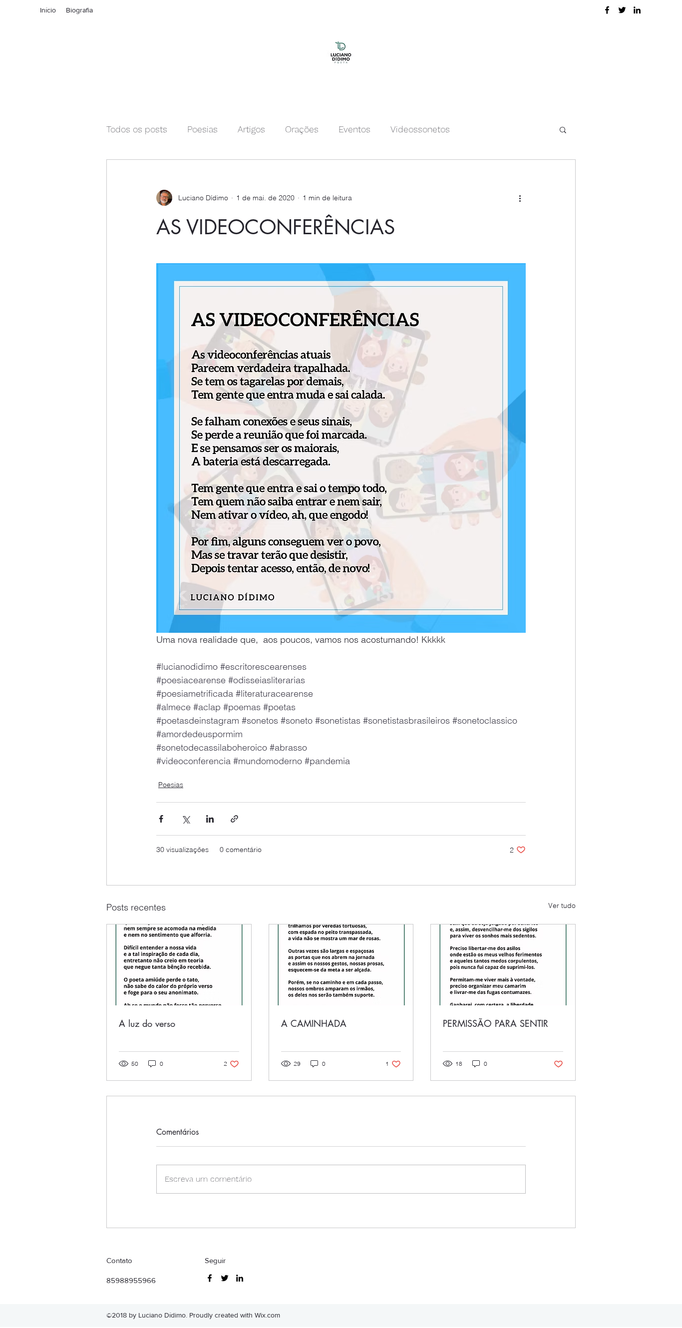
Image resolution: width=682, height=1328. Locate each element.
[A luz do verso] (179, 964)
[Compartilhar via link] (234, 819)
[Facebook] (607, 10)
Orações (302, 129)
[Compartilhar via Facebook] (161, 819)
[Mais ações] (520, 198)
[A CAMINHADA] (341, 964)
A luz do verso (147, 1023)
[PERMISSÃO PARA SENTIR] (503, 964)
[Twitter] (622, 10)
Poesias (202, 129)
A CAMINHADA (313, 1023)
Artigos (251, 129)
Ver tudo (562, 905)
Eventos (354, 129)
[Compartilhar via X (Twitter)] (185, 819)
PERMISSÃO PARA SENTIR (495, 1023)
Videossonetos (420, 129)
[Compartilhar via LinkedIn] (210, 819)
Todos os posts (136, 129)
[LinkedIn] (637, 10)
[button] (563, 129)
